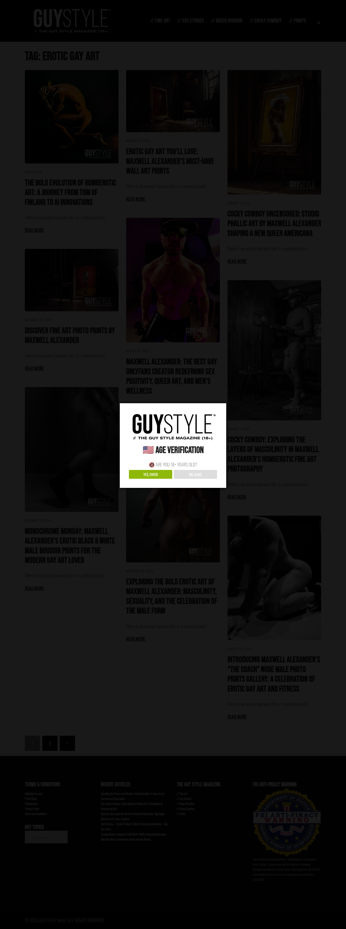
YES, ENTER (150, 474)
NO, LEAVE (195, 474)
